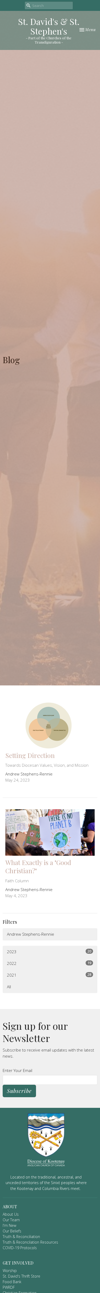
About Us (11, 1214)
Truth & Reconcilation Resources (30, 1242)
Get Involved (18, 1263)
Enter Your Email (17, 1070)
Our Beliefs (12, 1230)
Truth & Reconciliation (21, 1236)
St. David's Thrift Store (21, 1276)
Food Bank (12, 1281)
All (9, 986)
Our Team (11, 1219)
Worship (10, 1270)
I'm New (9, 1225)
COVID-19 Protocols (20, 1247)
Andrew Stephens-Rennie (30, 934)
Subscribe (19, 1090)
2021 (49, 975)
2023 (49, 951)
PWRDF (9, 1287)
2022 (49, 963)
